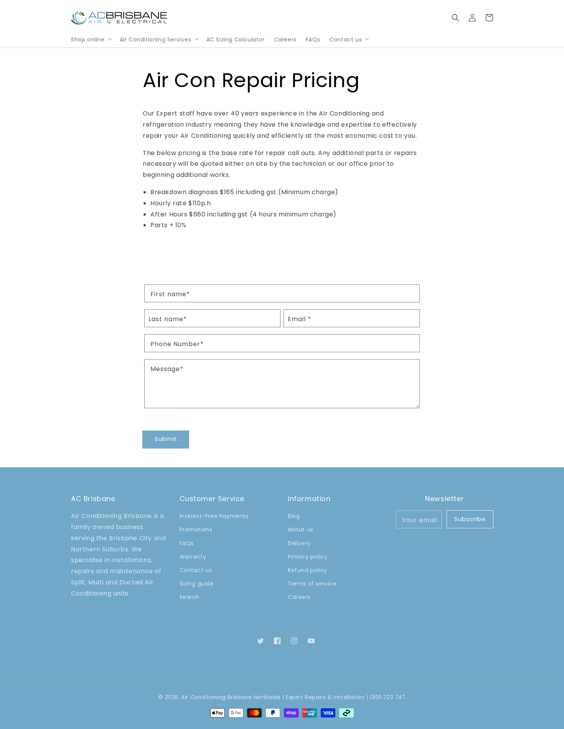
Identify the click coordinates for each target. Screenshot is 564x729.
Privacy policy (307, 557)
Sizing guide (197, 583)
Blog (294, 516)
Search (190, 597)
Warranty (193, 557)
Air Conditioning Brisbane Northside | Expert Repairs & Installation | (274, 697)
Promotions (196, 529)
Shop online (88, 39)
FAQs (187, 543)
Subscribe (470, 519)
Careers (299, 597)
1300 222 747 (387, 697)
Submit (166, 439)
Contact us (345, 39)
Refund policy (307, 570)
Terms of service (312, 583)
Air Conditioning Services (155, 39)
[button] (455, 17)
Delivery (299, 543)
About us (300, 529)
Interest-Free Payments (214, 516)
